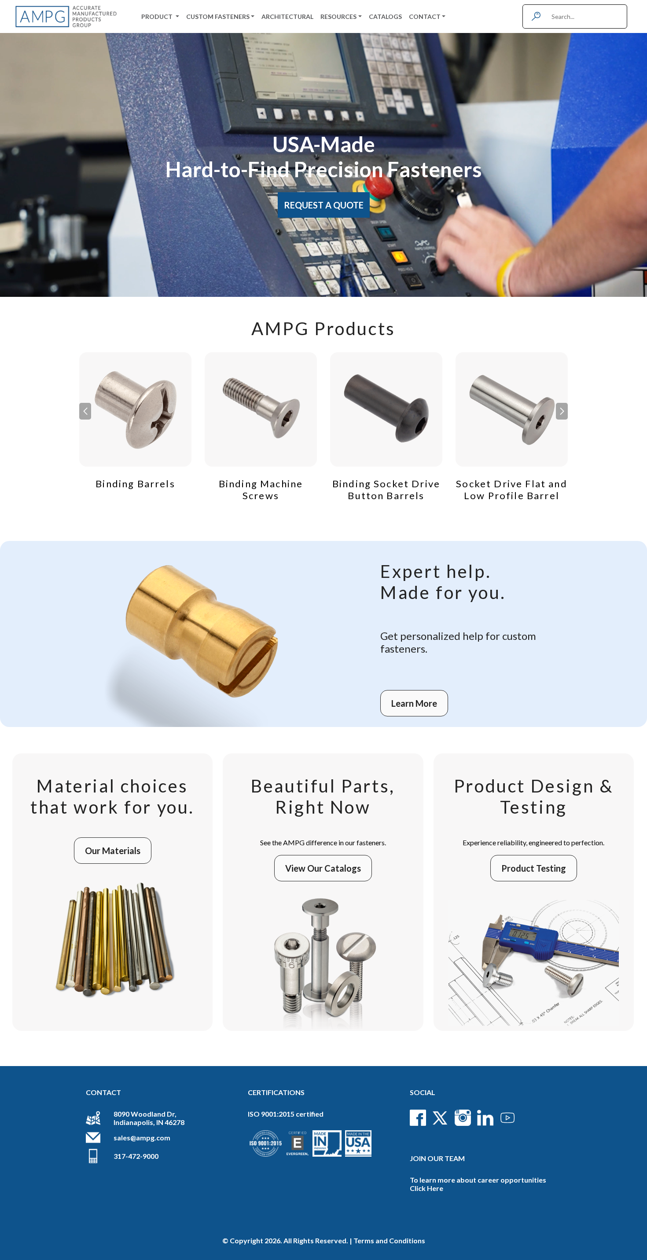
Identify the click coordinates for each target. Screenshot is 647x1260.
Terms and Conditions (389, 1240)
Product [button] (157, 16)
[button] (562, 411)
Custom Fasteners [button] (218, 16)
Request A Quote (324, 205)
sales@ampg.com (142, 1137)
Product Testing (533, 868)
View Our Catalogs (323, 868)
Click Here (426, 1188)
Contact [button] (425, 16)
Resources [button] (338, 16)
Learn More (414, 703)
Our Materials (112, 850)
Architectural (287, 16)
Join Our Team (437, 1158)
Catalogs (385, 16)
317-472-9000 (136, 1156)
